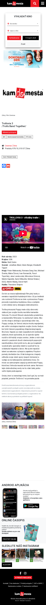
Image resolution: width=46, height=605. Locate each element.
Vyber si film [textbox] (14, 31)
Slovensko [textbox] (13, 24)
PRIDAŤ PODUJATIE (23, 577)
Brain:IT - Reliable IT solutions (23, 600)
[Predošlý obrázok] (5, 415)
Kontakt (5, 583)
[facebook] (21, 573)
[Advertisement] (21, 192)
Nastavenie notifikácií (30, 586)
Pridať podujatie (26, 583)
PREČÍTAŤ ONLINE (9, 539)
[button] (5, 59)
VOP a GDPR (38, 583)
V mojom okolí (30, 38)
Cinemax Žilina (11, 146)
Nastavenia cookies (14, 586)
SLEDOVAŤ (7, 565)
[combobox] (24, 23)
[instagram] (25, 573)
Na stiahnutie (14, 583)
